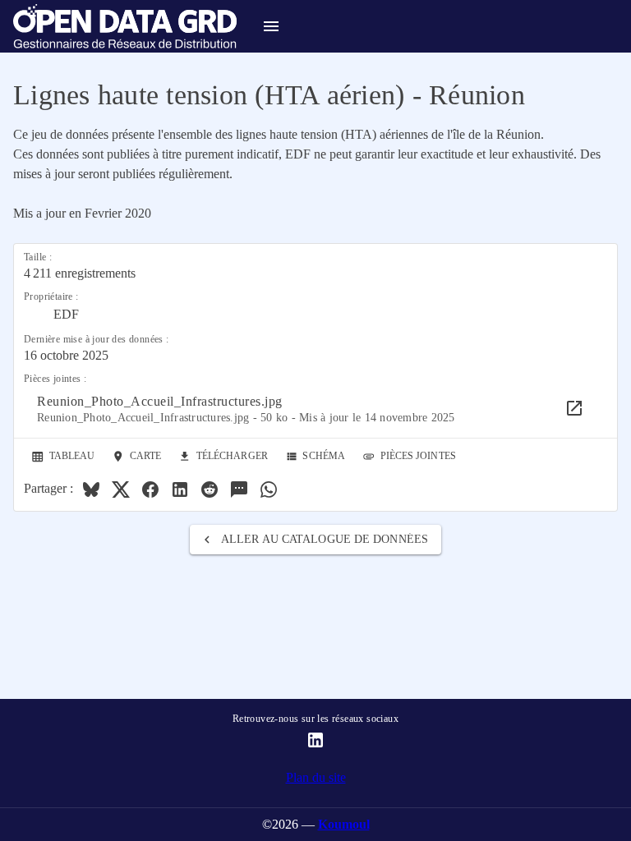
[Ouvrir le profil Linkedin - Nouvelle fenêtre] (315, 740)
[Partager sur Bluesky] (91, 489)
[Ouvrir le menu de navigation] (271, 26)
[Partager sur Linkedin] (180, 489)
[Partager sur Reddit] (209, 489)
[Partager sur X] (121, 489)
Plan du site (316, 777)
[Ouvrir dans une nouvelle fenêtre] (574, 408)
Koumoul (344, 824)
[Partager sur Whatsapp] (268, 489)
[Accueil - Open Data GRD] (118, 26)
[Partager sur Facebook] (150, 489)
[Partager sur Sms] (239, 489)
